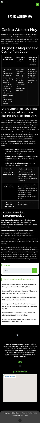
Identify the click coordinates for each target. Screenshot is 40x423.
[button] (37, 4)
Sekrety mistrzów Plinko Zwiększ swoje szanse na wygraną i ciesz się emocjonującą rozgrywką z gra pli (19, 306)
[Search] (34, 270)
